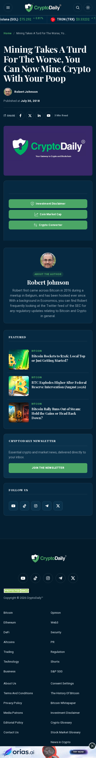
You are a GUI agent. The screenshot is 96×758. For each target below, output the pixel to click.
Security (56, 632)
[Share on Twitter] (30, 116)
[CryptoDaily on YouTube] (49, 116)
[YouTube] (13, 506)
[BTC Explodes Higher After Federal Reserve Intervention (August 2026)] (19, 386)
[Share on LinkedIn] (39, 116)
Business (9, 671)
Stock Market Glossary (65, 732)
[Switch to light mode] (87, 7)
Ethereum (10, 622)
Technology (11, 661)
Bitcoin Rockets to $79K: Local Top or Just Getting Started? (58, 358)
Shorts (55, 661)
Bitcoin (8, 612)
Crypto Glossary (61, 722)
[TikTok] (24, 506)
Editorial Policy (13, 722)
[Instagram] (35, 506)
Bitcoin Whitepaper (63, 703)
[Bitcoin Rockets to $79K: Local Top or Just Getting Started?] (19, 360)
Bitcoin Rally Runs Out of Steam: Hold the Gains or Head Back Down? (56, 413)
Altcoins (9, 642)
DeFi (6, 632)
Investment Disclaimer (65, 712)
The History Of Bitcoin (65, 693)
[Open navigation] (8, 7)
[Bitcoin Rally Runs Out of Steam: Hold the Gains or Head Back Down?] (19, 413)
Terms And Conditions (18, 693)
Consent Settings (62, 683)
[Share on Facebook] (21, 116)
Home (8, 33)
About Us (10, 683)
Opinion (56, 612)
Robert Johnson (48, 282)
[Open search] (77, 7)
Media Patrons (13, 712)
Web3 (54, 622)
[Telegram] (47, 506)
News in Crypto (61, 742)
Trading (9, 651)
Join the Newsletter (48, 467)
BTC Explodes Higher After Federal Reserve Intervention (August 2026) (58, 384)
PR (52, 642)
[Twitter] (58, 506)
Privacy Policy (13, 703)
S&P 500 (57, 671)
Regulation (58, 651)
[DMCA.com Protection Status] (17, 590)
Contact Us (11, 732)
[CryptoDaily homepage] (43, 7)
